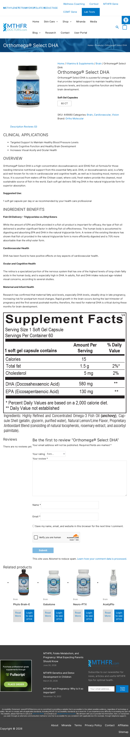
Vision (115, 114)
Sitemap (123, 732)
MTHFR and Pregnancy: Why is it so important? (63, 690)
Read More (18, 614)
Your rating (38, 453)
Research (50, 32)
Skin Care (49, 21)
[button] (117, 27)
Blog (35, 32)
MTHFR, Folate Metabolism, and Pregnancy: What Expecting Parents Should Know (63, 657)
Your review (40, 458)
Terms (78, 725)
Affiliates (123, 725)
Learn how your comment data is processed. (102, 558)
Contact (65, 32)
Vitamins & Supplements (80, 63)
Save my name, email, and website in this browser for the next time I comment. (79, 526)
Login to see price (29, 615)
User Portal (80, 32)
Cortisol (93, 3)
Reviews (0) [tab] (30, 126)
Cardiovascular (102, 114)
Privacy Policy (93, 725)
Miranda (80, 21)
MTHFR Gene (110, 3)
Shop (65, 21)
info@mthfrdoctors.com (66, 714)
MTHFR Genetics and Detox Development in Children (58, 674)
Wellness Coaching (74, 3)
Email (36, 516)
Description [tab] (16, 126)
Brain (99, 63)
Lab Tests (89, 11)
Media (93, 21)
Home (35, 21)
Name (36, 504)
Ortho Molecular (74, 118)
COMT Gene (70, 11)
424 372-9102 (38, 714)
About (54, 725)
